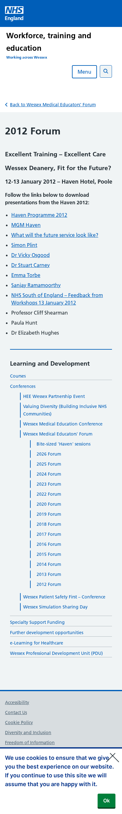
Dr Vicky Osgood (30, 255)
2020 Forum (49, 504)
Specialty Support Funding (37, 622)
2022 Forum (49, 494)
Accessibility (17, 702)
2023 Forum (49, 484)
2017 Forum (49, 534)
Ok (106, 800)
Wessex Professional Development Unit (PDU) (56, 653)
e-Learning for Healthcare (36, 643)
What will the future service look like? (54, 235)
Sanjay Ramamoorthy (36, 285)
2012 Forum (49, 584)
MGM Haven (26, 225)
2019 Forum (49, 514)
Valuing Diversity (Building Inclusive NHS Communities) (65, 410)
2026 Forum (49, 454)
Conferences (22, 386)
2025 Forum (49, 464)
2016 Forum (49, 544)
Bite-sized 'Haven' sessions (63, 444)
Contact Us (16, 712)
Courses (18, 376)
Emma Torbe (25, 275)
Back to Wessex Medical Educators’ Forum (53, 104)
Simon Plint (24, 245)
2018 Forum (49, 524)
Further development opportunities (46, 632)
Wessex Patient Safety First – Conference (64, 597)
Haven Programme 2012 (39, 215)
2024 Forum (49, 474)
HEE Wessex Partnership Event (54, 396)
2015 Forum (49, 554)
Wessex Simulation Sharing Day (55, 607)
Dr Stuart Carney (30, 265)
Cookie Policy (19, 722)
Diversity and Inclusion (28, 732)
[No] (114, 753)
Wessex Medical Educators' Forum (57, 434)
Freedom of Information (30, 742)
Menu (84, 72)
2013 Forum (49, 574)
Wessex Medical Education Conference (63, 424)
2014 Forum (49, 564)
